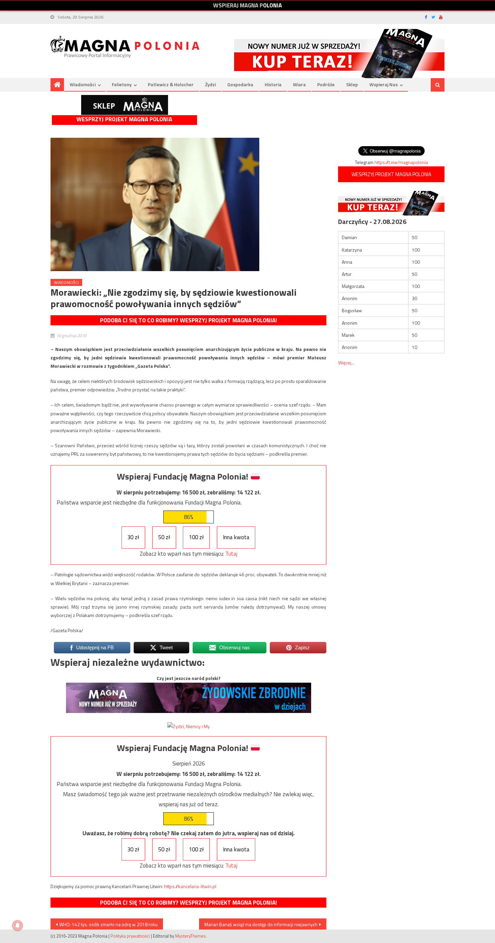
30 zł (133, 537)
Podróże (326, 84)
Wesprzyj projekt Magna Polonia (124, 119)
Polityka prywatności (130, 936)
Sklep (352, 84)
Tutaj (231, 553)
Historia (273, 84)
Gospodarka (240, 84)
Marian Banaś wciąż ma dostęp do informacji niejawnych (261, 924)
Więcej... (346, 362)
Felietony (122, 84)
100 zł (196, 537)
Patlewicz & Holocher (171, 84)
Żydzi (210, 84)
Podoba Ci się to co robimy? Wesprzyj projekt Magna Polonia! (188, 320)
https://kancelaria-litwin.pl (190, 886)
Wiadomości (83, 84)
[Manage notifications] (17, 925)
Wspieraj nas (383, 84)
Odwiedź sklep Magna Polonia (124, 105)
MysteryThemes (190, 936)
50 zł (164, 537)
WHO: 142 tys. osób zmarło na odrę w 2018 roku (108, 924)
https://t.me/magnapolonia (401, 162)
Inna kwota (236, 537)
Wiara (299, 84)
